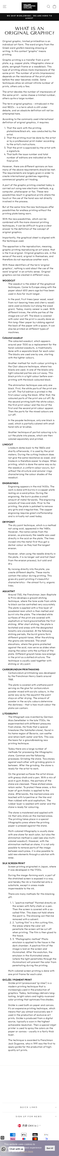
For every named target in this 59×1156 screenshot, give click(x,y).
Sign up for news (29, 1116)
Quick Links (29, 1107)
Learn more (27, 1151)
